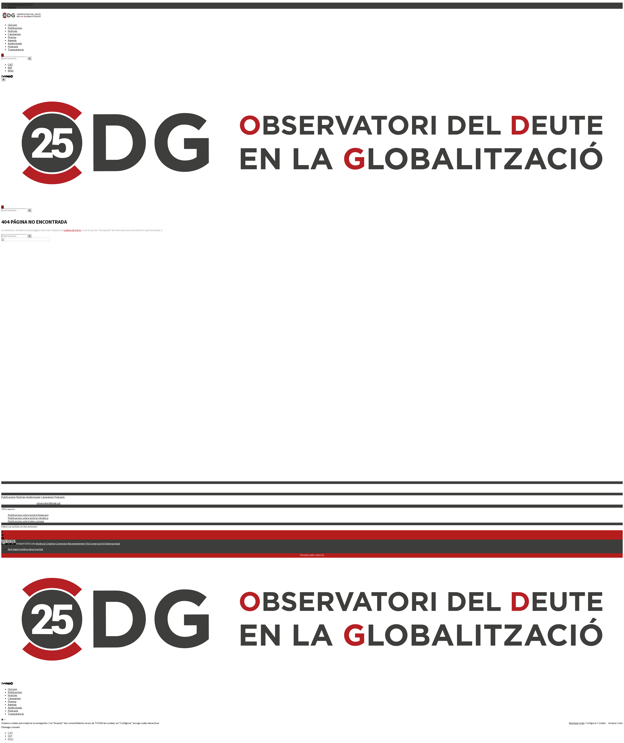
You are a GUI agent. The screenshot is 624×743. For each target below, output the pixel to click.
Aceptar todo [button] (615, 723)
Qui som (12, 24)
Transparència (16, 49)
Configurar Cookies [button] (595, 723)
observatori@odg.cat (48, 503)
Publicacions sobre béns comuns (26, 521)
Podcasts (13, 46)
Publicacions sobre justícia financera (28, 514)
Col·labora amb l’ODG (20, 4)
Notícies (12, 30)
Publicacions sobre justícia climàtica (28, 518)
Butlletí (12, 7)
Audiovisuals (15, 43)
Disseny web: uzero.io (312, 554)
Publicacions (15, 27)
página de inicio (72, 230)
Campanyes (14, 34)
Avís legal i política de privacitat (25, 549)
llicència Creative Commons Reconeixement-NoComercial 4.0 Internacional (78, 543)
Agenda (12, 40)
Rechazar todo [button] (577, 723)
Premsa (12, 37)
